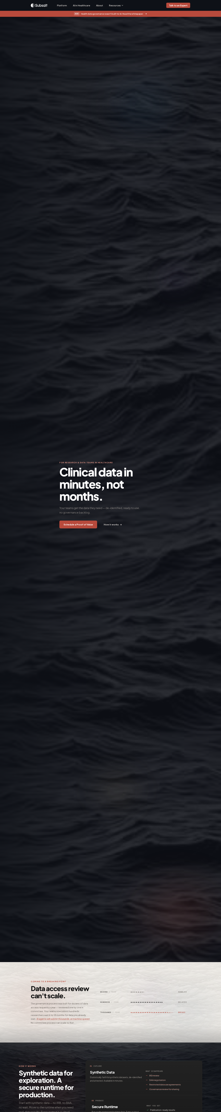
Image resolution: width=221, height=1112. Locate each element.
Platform (62, 5)
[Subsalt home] (39, 5)
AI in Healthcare (81, 5)
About (99, 5)
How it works (113, 524)
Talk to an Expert (178, 5)
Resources (115, 5)
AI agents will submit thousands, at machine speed (63, 1018)
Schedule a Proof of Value (78, 524)
